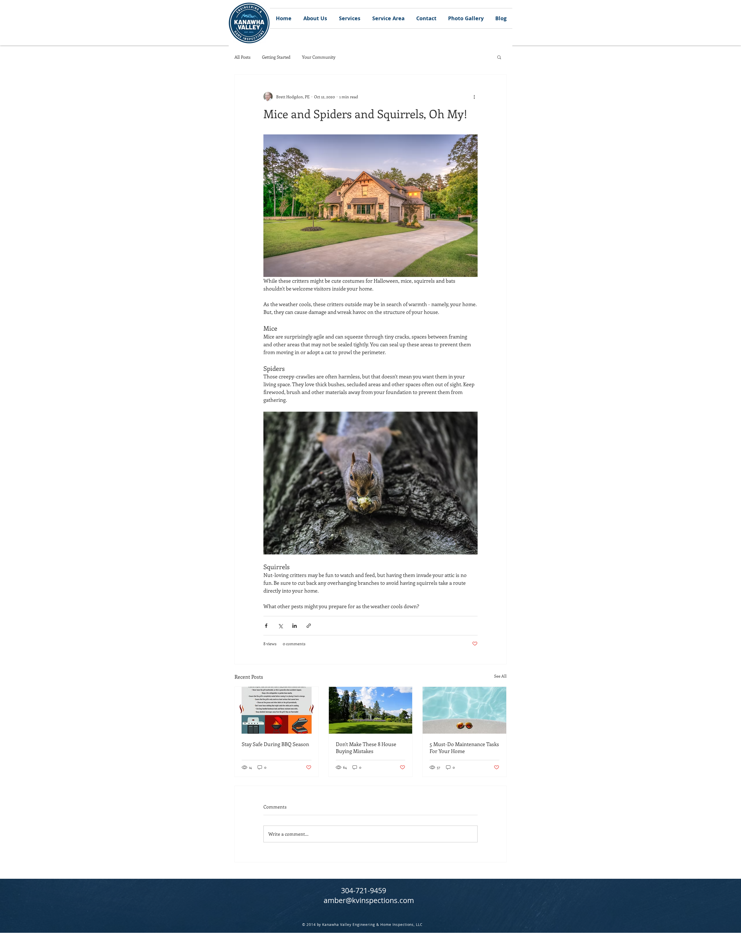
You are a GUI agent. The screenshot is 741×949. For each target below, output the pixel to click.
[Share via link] (308, 625)
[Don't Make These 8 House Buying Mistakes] (370, 710)
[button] (499, 57)
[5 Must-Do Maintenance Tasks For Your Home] (464, 710)
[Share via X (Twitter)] (280, 625)
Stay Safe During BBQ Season (275, 744)
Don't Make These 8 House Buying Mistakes (366, 747)
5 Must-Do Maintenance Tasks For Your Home (464, 747)
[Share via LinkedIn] (294, 625)
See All (500, 676)
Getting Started (276, 57)
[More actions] (474, 96)
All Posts (242, 57)
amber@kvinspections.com (369, 900)
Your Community (318, 57)
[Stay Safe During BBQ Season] (276, 710)
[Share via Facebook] (266, 625)
